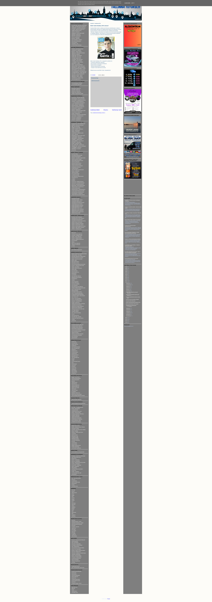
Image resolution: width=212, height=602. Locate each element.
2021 (126, 274)
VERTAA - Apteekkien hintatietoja (77, 223)
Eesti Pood (73, 581)
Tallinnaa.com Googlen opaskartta (78, 306)
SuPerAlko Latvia (75, 592)
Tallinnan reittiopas (75, 172)
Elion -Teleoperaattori (75, 546)
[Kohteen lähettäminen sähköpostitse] (98, 75)
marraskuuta (128, 284)
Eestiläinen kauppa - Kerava (76, 583)
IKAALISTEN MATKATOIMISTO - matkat (78, 68)
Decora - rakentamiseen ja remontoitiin (78, 462)
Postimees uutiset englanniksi (77, 234)
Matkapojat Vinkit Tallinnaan (77, 277)
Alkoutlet (73, 588)
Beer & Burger (74, 370)
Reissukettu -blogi (75, 436)
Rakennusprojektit (75, 290)
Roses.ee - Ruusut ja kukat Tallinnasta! (78, 539)
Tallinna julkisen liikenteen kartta (77, 160)
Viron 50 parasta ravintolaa (76, 331)
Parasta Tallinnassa (75, 282)
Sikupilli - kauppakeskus (76, 113)
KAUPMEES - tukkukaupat (76, 142)
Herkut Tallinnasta (75, 576)
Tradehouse (74, 534)
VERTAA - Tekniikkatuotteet (76, 228)
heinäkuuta (128, 290)
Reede (73, 509)
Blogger (108, 598)
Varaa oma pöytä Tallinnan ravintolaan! (78, 329)
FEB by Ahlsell (74, 467)
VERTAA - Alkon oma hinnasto (77, 222)
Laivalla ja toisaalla (75, 437)
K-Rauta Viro (74, 470)
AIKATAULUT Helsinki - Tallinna (77, 75)
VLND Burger (74, 341)
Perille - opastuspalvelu (76, 408)
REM (72, 511)
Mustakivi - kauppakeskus (76, 119)
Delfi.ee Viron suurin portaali (76, 394)
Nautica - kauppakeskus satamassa (78, 106)
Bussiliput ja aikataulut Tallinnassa (78, 413)
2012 (126, 322)
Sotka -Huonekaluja (75, 559)
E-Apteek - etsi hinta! (75, 526)
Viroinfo (73, 314)
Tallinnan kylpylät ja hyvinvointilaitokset (78, 403)
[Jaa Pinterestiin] (103, 75)
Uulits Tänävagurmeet (76, 348)
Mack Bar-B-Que (75, 356)
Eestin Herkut (74, 574)
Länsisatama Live (75, 177)
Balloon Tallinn (74, 260)
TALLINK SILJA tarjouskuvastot (77, 219)
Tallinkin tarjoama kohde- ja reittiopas (78, 303)
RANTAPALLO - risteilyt (76, 63)
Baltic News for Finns (75, 262)
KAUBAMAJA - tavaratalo (76, 148)
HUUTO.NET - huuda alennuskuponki (78, 73)
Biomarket (73, 525)
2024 (126, 269)
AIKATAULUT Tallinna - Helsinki (77, 76)
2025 (126, 268)
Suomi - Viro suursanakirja (76, 298)
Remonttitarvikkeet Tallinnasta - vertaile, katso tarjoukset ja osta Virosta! (132, 233)
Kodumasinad (74, 483)
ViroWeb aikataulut (75, 168)
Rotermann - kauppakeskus (76, 117)
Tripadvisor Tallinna (75, 311)
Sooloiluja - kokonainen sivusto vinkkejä (78, 429)
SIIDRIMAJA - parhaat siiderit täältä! (78, 33)
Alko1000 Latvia (74, 587)
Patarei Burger (74, 353)
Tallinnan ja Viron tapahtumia (77, 307)
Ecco (72, 501)
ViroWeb (73, 319)
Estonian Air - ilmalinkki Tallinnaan (78, 181)
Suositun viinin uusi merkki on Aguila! (132, 299)
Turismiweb (74, 433)
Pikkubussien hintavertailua (76, 417)
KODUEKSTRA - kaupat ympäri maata (78, 135)
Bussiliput (73, 180)
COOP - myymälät (75, 134)
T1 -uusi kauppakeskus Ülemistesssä (78, 102)
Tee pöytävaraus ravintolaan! (77, 335)
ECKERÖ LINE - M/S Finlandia (77, 55)
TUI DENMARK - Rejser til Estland (77, 62)
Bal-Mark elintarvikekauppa (76, 571)
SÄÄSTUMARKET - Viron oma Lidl (77, 140)
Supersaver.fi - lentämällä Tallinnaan (78, 182)
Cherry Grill (74, 365)
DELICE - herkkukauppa (76, 130)
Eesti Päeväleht (74, 240)
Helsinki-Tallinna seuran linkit (77, 268)
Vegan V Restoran (75, 344)
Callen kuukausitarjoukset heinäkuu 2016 (133, 302)
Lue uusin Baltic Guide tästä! (76, 84)
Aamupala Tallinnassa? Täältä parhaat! (78, 256)
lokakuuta (128, 286)
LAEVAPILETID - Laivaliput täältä (77, 77)
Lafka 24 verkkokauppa (76, 575)
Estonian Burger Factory (76, 361)
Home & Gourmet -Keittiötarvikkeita (78, 547)
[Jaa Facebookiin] (102, 75)
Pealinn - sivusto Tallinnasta (76, 236)
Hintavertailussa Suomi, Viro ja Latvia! (131, 258)
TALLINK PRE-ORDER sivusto (77, 201)
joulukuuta (128, 283)
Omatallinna (74, 391)
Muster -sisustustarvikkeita (76, 555)
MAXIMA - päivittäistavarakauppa (77, 125)
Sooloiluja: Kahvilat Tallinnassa (77, 325)
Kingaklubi (73, 507)
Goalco (73, 589)
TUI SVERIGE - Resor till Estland (77, 59)
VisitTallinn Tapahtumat (76, 89)
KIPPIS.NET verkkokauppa (76, 35)
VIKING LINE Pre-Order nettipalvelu (78, 209)
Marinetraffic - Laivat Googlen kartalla (78, 185)
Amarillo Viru (74, 373)
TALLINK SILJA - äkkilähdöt (76, 50)
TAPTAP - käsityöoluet (76, 31)
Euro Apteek (74, 530)
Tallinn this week (75, 390)
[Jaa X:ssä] (101, 75)
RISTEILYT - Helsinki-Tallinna (77, 51)
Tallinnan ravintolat (75, 332)
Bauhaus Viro (74, 458)
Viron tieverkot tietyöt (75, 173)
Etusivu (106, 110)
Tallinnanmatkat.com (75, 386)
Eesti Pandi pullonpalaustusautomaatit (78, 264)
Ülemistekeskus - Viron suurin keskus (78, 98)
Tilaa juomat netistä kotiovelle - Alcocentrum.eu (130, 226)
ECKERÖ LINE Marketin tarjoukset (77, 205)
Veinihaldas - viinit (75, 43)
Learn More (127, 3)
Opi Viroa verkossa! (75, 281)
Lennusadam (74, 274)
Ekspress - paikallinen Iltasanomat (78, 239)
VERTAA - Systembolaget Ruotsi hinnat (78, 226)
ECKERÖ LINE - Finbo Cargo (76, 56)
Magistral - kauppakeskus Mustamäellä (78, 110)
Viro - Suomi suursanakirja (76, 312)
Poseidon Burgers (75, 352)
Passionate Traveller (75, 428)
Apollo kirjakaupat (75, 541)
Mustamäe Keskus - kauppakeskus (78, 105)
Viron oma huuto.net (75, 315)
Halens (73, 505)
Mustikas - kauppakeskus (76, 109)
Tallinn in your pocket (75, 387)
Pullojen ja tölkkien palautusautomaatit (78, 287)
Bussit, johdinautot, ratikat (76, 420)
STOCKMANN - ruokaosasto (76, 147)
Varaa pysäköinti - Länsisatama (77, 193)
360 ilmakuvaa (74, 383)
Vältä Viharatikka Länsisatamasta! (78, 169)
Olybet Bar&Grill (74, 337)
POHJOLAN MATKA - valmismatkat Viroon (79, 71)
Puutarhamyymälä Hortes (76, 558)
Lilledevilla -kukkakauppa (76, 554)
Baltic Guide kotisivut (75, 261)
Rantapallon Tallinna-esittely (77, 291)
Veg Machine (74, 345)
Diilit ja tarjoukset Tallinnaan (76, 399)
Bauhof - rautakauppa (75, 459)
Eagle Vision (74, 528)
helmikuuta (128, 314)
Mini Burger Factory (75, 354)
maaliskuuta (128, 312)
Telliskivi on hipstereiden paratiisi (77, 93)
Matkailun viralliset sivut (76, 392)
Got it (132, 3)
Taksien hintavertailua (75, 416)
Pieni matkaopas (75, 285)
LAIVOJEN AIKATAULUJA (76, 79)
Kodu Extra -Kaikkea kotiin (76, 551)
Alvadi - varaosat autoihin (76, 412)
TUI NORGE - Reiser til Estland (77, 60)
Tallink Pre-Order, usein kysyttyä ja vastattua (132, 239)
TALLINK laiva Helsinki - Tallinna (77, 199)
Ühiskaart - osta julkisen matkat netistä (78, 157)
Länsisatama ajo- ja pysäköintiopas (78, 192)
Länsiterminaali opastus (76, 188)
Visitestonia (74, 320)
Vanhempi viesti (117, 110)
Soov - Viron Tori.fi (75, 297)
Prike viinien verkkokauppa (76, 41)
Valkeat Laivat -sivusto (76, 425)
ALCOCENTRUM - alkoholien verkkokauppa (79, 25)
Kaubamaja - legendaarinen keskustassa (79, 114)
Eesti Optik (73, 529)
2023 (126, 271)
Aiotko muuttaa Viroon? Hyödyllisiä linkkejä (79, 253)
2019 (126, 277)
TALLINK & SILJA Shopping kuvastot (78, 202)
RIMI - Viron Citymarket (76, 126)
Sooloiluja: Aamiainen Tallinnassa (77, 324)
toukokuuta (128, 309)
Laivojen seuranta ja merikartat (77, 165)
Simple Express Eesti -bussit (77, 411)
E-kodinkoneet (74, 480)
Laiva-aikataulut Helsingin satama (78, 176)
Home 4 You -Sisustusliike (76, 549)
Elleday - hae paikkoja (75, 266)
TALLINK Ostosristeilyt (75, 198)
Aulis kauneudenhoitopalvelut (77, 524)
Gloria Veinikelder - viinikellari (77, 39)
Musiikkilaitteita (74, 278)
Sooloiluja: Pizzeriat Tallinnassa (77, 327)
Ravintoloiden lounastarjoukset (77, 328)
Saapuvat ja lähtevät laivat (76, 164)
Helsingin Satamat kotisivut (76, 163)
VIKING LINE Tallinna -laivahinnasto (78, 211)
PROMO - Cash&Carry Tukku (77, 143)
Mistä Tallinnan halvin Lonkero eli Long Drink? (133, 219)
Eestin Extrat (74, 572)
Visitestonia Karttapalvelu (76, 378)
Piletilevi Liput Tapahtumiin (76, 92)
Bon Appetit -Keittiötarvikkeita (77, 545)
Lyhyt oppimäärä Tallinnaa (76, 276)
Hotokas (73, 358)
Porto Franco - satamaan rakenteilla (78, 97)
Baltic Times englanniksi (76, 243)
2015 (126, 317)
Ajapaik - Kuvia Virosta (76, 377)
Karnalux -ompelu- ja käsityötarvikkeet (78, 550)
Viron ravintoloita (75, 336)
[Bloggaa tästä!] (100, 75)
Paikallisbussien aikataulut (76, 421)
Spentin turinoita (75, 434)
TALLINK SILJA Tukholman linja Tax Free (79, 220)
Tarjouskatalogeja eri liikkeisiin (77, 83)
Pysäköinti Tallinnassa (75, 415)
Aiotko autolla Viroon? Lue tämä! (77, 257)
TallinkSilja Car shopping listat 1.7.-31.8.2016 (131, 306)
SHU (72, 513)
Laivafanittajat (74, 442)
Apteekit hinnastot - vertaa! (76, 521)
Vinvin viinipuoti (74, 42)
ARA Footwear (74, 492)
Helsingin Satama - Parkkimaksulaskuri (78, 189)
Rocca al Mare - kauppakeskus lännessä (79, 100)
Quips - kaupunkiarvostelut (76, 289)
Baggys (73, 495)
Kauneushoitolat (74, 270)
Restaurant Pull (74, 350)
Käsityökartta (74, 273)
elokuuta (127, 289)
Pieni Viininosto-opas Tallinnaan (77, 286)
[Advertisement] (132, 187)
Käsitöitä (73, 381)
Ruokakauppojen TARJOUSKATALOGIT (78, 123)
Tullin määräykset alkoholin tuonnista (78, 395)
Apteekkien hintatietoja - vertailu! (77, 522)
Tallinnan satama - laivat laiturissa (78, 186)
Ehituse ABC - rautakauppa (76, 465)
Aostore (73, 491)
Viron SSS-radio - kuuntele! (76, 316)
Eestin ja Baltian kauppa (76, 580)
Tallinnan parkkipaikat (75, 161)
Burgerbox (73, 366)
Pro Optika (73, 533)
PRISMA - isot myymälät (76, 127)
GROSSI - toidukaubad (75, 131)
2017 (126, 280)
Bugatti (73, 499)
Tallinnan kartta (74, 382)
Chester (73, 500)
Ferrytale (73, 441)
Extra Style (74, 503)
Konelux (73, 484)
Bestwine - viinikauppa (76, 38)
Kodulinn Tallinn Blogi (75, 446)
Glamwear (73, 504)
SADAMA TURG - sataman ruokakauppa (79, 146)
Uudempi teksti (94, 110)
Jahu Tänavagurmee (75, 357)
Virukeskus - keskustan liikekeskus (78, 101)
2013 (126, 320)
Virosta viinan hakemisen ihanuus (77, 318)
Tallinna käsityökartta (75, 379)
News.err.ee (74, 232)
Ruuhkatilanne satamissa (76, 167)
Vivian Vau (73, 516)
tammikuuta (128, 315)
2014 (126, 319)
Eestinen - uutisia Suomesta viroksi (78, 265)
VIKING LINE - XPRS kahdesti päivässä (78, 52)
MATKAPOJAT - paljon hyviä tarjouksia (78, 67)
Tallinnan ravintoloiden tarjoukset (77, 333)
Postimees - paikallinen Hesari (77, 235)
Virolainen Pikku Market (76, 579)
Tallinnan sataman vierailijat (76, 159)
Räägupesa (74, 349)
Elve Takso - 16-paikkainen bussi (77, 407)
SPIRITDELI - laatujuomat (76, 34)
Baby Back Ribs (74, 371)
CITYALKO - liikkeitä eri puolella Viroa (78, 29)
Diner (73, 362)
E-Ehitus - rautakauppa (76, 463)
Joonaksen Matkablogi (76, 440)
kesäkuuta (128, 308)
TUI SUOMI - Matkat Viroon (76, 58)
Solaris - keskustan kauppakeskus (78, 104)
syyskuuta (128, 287)
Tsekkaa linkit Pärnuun (76, 566)
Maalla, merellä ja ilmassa (76, 445)
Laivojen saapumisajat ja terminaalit (78, 190)
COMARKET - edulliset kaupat (77, 139)
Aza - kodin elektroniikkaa (76, 478)
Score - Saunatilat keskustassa (77, 293)
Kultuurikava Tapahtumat (76, 88)
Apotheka (73, 520)
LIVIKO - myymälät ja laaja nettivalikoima (79, 26)
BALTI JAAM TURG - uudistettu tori (78, 144)
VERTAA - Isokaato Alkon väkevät (77, 224)
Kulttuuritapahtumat (75, 272)
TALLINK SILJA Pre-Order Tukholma (78, 218)
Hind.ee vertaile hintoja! (76, 482)
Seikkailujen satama (75, 438)
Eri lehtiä (73, 245)
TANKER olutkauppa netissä (76, 30)
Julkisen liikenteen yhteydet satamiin (78, 194)
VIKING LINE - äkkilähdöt (76, 54)
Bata (72, 496)
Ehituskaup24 (74, 474)
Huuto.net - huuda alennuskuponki (78, 184)
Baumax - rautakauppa (76, 461)
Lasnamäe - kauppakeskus (76, 118)
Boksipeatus (74, 369)
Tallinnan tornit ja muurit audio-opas (78, 308)
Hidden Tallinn (74, 269)
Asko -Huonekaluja (75, 542)
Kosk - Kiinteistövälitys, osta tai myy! (78, 567)
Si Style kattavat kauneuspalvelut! (78, 294)
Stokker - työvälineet (75, 471)
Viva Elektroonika (75, 486)
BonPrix (73, 497)
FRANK (73, 360)
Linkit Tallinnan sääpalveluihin (77, 249)
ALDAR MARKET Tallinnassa (77, 136)
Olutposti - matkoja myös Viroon (77, 432)
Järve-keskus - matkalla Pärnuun (77, 115)
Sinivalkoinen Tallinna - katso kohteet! (78, 295)
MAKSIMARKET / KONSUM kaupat (78, 138)
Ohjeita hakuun (74, 591)
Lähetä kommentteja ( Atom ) (99, 112)
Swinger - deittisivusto (76, 302)
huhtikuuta (128, 311)
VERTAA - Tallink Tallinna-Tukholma (78, 227)
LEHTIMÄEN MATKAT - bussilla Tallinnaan (79, 72)
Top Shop (73, 562)
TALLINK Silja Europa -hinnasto (77, 203)
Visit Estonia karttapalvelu (76, 156)
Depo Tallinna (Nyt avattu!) (76, 457)
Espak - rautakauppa (75, 466)
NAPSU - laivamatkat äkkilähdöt (77, 64)
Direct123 (73, 479)
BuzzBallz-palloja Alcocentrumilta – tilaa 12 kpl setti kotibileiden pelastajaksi (132, 252)
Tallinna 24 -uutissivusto (76, 244)
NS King (73, 508)
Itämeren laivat (74, 444)
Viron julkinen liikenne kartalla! (77, 155)
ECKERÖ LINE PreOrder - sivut (77, 207)
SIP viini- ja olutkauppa (76, 37)
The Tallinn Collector (75, 310)
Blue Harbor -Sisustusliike (76, 543)
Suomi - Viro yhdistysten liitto (77, 299)
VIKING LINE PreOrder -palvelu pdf (77, 210)
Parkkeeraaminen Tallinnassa (77, 419)
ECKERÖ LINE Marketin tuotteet (77, 206)
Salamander (74, 512)
